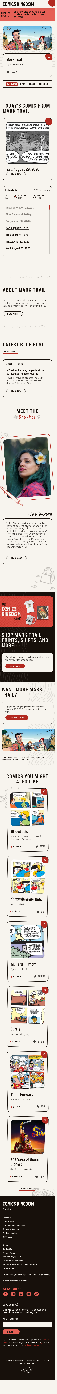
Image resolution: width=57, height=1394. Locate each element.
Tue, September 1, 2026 (19, 207)
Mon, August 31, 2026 (18, 214)
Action (17, 1107)
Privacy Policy (9, 1252)
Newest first (22, 196)
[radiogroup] (32, 196)
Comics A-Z (7, 1217)
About (5, 1245)
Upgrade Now (17, 717)
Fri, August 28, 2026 (17, 235)
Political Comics (10, 1233)
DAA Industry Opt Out (12, 1256)
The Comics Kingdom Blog (14, 1225)
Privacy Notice (32, 1345)
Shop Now (15, 666)
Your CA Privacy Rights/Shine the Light (20, 1264)
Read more (15, 314)
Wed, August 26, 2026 (18, 248)
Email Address (11, 1319)
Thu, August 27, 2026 (17, 241)
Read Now (16, 174)
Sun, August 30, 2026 (18, 221)
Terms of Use (8, 1268)
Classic (17, 846)
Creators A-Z (8, 1221)
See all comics (27, 1188)
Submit (11, 1331)
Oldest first (40, 196)
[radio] (15, 196)
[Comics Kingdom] (18, 1204)
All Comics (7, 1236)
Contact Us (7, 1249)
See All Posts (10, 351)
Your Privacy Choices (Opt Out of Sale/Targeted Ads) (27, 1274)
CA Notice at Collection (13, 1260)
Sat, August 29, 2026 (17, 228)
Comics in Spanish (11, 1229)
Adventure (18, 1176)
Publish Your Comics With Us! (15, 1280)
